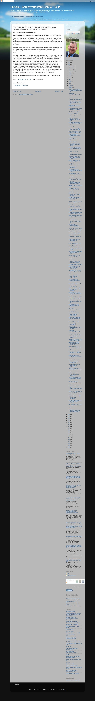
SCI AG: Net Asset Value (74, 111)
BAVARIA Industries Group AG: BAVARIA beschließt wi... (75, 272)
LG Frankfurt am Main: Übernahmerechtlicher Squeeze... (74, 194)
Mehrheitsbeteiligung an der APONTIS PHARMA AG (75, 109)
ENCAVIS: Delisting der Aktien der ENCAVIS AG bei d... (75, 119)
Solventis (68, 662)
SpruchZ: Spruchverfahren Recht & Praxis (35, 6)
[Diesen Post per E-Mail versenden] (36, 79)
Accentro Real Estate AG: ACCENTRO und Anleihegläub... (74, 267)
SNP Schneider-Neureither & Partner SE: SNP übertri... (75, 202)
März (70, 83)
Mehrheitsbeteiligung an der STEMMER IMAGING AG (75, 297)
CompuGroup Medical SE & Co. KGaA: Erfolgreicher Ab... (75, 123)
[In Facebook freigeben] (41, 79)
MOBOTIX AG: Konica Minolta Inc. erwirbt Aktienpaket (73, 454)
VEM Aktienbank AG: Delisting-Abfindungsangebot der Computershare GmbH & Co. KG (73, 465)
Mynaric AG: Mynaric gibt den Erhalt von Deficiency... (74, 289)
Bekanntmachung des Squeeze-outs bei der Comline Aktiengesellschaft (73, 486)
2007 (69, 447)
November (71, 68)
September (71, 71)
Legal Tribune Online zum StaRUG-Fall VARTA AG (75, 132)
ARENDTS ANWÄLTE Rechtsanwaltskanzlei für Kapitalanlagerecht (72, 618)
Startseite (38, 91)
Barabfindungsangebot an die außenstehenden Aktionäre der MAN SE (73, 477)
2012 (69, 437)
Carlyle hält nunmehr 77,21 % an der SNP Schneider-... (75, 397)
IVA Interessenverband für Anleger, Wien (72, 649)
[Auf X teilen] (39, 79)
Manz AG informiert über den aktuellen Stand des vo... (75, 318)
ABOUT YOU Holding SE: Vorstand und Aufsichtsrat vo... (75, 90)
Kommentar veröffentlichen (21, 85)
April (70, 81)
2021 (69, 420)
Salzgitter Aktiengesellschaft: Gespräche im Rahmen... (75, 178)
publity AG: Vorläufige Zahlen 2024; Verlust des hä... (75, 301)
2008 (69, 445)
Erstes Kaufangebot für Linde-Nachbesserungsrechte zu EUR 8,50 (73, 560)
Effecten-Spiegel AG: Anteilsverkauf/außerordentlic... (75, 383)
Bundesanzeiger (70, 631)
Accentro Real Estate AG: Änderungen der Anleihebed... (74, 240)
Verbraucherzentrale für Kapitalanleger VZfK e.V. (71, 671)
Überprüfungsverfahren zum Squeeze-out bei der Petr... (75, 252)
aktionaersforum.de (70, 611)
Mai (70, 79)
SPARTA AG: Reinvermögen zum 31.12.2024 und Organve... (75, 393)
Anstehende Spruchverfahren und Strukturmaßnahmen (74, 95)
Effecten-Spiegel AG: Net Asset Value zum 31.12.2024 (74, 276)
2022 (69, 418)
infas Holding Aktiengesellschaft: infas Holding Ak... (75, 310)
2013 (69, 436)
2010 (69, 441)
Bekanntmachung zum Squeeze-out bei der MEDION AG (74, 343)
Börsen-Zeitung (69, 629)
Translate (77, 33)
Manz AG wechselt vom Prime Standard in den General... (74, 157)
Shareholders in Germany (72, 26)
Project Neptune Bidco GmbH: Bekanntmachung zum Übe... (75, 356)
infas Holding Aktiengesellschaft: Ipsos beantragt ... (75, 327)
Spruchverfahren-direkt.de (72, 665)
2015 (69, 432)
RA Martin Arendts (72, 575)
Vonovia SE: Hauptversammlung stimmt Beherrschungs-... (75, 128)
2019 (69, 424)
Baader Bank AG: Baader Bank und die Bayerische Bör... (75, 221)
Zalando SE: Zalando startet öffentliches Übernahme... (75, 229)
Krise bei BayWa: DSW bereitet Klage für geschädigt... (74, 323)
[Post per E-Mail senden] (34, 79)
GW (68, 573)
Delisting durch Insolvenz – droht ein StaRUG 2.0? (75, 232)
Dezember (71, 66)
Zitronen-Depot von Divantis (72, 673)
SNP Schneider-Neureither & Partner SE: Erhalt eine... (75, 213)
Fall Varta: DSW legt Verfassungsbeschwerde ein (75, 115)
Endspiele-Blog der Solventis (75, 264)
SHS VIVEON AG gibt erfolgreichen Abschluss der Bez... (75, 190)
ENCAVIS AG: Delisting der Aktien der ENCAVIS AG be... (75, 348)
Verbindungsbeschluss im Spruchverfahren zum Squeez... (75, 144)
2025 (69, 64)
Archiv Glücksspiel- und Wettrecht (74, 606)
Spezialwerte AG (70, 664)
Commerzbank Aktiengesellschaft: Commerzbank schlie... (74, 225)
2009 (69, 443)
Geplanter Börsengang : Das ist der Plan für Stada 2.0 (75, 340)
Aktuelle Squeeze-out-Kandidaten (74, 536)
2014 (69, 434)
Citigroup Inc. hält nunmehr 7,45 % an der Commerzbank (75, 285)
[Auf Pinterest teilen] (42, 79)
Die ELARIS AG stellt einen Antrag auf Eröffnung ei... (75, 244)
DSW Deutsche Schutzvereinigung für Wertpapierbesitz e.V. (71, 637)
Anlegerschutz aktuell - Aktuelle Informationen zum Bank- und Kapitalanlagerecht (73, 614)
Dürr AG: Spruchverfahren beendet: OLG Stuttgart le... (75, 352)
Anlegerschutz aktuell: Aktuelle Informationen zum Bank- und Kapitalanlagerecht (73, 600)
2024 (69, 414)
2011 (69, 439)
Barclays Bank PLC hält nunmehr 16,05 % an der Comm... (75, 293)
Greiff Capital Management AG (73, 641)
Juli (70, 75)
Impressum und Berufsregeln (73, 680)
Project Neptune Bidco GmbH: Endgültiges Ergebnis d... (74, 374)
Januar (70, 87)
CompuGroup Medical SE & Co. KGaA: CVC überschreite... (75, 198)
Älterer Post (59, 91)
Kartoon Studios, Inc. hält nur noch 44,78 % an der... (74, 257)
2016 (69, 430)
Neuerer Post (17, 91)
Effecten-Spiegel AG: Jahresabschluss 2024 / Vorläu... (75, 135)
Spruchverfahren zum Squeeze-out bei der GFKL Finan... (74, 305)
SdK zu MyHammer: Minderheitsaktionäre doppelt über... (74, 280)
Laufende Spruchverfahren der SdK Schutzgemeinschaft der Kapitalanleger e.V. (73, 499)
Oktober (71, 69)
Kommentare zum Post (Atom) (26, 94)
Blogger (65, 689)
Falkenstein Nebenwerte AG (72, 640)
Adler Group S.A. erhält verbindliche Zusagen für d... (75, 236)
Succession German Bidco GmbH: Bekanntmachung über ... (75, 209)
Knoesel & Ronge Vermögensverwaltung (71, 652)
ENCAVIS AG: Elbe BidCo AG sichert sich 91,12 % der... (75, 102)
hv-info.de (68, 646)
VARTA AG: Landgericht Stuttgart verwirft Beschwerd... (74, 166)
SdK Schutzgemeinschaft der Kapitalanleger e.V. (73, 657)
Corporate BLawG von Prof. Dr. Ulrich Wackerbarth (73, 633)
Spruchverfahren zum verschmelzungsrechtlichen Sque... (75, 170)
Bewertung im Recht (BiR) (72, 624)
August (70, 73)
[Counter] (69, 591)
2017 (69, 428)
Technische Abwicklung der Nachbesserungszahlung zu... (75, 378)
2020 (69, 422)
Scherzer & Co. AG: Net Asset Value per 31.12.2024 (74, 365)
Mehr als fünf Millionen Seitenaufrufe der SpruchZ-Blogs (27, 16)
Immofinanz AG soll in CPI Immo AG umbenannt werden (75, 336)
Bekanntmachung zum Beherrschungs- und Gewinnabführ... (74, 361)
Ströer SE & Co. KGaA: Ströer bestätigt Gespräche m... (74, 314)
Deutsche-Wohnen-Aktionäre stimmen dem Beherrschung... (75, 140)
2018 (69, 426)
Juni (70, 77)
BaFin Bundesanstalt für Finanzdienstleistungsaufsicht (73, 622)
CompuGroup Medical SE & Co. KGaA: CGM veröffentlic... (75, 401)
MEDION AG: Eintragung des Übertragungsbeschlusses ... (75, 388)
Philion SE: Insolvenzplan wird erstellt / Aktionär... (75, 205)
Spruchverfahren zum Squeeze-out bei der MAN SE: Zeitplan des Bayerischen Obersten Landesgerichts (74, 547)
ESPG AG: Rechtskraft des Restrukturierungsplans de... (75, 148)
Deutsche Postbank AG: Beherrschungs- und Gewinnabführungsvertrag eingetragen (72, 512)
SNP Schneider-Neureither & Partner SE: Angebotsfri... (75, 98)
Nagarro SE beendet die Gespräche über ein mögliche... (74, 161)
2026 (69, 62)
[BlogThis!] (38, 79)
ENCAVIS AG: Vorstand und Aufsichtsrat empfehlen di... (75, 406)
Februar (71, 85)
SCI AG (67, 654)
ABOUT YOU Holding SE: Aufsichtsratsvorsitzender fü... (75, 370)
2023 (69, 416)
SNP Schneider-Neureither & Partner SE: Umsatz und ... (75, 217)
